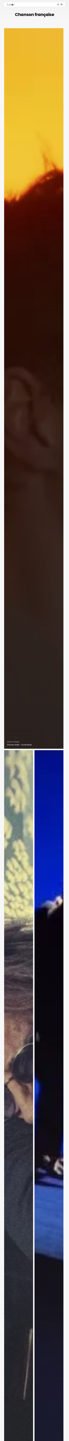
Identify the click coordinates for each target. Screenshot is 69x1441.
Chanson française (13, 742)
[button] (62, 4)
